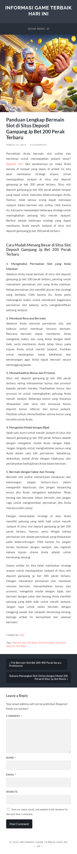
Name (11, 757)
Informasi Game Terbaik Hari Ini (38, 11)
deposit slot (14, 164)
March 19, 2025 (16, 144)
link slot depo (46, 642)
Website (12, 791)
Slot (22, 634)
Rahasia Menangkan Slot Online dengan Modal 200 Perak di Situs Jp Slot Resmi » (38, 677)
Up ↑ (40, 846)
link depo (32, 642)
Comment (14, 715)
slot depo (21, 645)
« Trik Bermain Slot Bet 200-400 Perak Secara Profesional (35, 664)
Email (11, 774)
